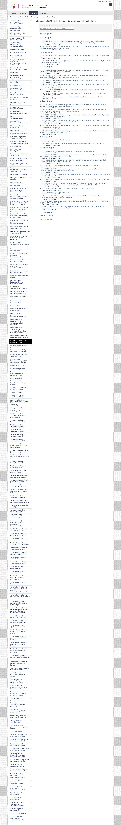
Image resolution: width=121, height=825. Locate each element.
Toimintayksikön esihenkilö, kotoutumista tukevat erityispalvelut (18, 577)
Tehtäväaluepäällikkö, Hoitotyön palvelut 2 (17, 467)
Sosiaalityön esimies (16, 392)
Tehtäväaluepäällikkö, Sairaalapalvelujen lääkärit (18, 485)
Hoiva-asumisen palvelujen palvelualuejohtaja (18, 103)
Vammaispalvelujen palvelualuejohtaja (16, 699)
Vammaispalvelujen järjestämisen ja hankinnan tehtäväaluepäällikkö (18, 687)
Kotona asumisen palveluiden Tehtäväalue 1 (19, 154)
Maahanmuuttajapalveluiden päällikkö (19, 276)
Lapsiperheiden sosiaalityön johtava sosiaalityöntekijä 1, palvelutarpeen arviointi (19, 202)
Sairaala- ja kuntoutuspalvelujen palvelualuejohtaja (16, 373)
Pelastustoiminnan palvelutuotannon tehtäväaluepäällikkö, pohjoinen (16, 322)
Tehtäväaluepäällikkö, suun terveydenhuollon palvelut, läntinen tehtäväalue (18, 491)
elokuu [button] (44, 38)
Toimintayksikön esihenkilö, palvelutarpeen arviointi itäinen (18, 631)
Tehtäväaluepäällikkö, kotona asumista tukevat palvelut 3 (19, 476)
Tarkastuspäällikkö (16, 411)
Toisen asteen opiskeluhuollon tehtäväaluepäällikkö (19, 669)
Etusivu (13, 13)
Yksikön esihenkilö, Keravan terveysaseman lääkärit (18, 735)
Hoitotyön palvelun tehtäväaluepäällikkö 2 (17, 93)
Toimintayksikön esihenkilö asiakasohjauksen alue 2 (18, 529)
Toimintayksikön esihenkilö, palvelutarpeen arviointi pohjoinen (18, 650)
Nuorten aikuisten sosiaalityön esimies (19, 297)
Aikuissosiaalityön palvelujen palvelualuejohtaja (19, 39)
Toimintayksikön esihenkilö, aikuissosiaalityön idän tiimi (18, 539)
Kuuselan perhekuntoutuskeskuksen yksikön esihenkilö (18, 169)
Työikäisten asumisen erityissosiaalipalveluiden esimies (18, 674)
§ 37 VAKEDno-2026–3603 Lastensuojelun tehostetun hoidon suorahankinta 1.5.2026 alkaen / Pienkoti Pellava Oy (74, 56)
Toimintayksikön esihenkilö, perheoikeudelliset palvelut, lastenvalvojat (18, 603)
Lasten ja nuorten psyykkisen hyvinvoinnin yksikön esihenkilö (19, 237)
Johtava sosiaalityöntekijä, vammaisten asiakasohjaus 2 (19, 142)
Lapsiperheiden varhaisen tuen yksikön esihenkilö (20, 232)
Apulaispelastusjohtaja (17, 49)
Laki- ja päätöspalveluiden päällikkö (18, 178)
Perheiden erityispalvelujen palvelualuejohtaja (18, 341)
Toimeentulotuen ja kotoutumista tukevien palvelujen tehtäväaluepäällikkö (17, 523)
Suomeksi (101, 1)
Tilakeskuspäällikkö (16, 518)
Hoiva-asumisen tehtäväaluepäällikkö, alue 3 (18, 122)
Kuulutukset (44, 13)
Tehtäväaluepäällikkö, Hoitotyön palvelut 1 (17, 462)
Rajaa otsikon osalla (45, 26)
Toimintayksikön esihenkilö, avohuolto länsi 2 (18, 572)
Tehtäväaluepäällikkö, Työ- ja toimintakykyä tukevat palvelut (19, 501)
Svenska (108, 1)
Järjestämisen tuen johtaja (18, 134)
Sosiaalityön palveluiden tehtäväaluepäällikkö (17, 396)
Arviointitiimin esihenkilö (18, 52)
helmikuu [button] (45, 212)
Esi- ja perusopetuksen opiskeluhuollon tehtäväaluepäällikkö (17, 77)
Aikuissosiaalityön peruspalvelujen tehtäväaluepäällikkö (16, 44)
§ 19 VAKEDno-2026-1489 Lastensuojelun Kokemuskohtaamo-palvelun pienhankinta (68, 151)
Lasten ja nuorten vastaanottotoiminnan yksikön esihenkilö (19, 244)
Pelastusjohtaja (15, 305)
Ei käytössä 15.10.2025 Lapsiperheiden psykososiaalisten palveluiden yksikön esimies (19, 62)
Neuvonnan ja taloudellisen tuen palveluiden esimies (18, 292)
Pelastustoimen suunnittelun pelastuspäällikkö (19, 309)
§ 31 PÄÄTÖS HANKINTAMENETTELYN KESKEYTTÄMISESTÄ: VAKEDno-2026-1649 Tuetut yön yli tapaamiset (74, 89)
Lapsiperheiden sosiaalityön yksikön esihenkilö (19, 227)
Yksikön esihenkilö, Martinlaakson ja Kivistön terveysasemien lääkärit (18, 755)
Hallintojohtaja (15, 82)
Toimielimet (23, 13)
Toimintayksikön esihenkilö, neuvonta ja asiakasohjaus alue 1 (20, 596)
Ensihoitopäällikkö (16, 73)
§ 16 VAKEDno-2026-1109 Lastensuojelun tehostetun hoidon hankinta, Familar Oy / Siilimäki (70, 165)
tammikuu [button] (45, 215)
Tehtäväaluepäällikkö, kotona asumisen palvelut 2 (19, 471)
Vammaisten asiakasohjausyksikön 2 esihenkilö (17, 711)
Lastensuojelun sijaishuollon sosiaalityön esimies (19, 272)
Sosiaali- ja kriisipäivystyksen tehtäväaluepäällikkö (19, 388)
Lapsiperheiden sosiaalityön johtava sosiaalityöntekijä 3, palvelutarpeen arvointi (19, 209)
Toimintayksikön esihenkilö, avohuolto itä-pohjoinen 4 (18, 562)
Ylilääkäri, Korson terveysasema (15, 798)
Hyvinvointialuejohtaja (17, 130)
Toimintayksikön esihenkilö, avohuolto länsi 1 (18, 567)
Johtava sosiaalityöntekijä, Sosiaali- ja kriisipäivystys (18, 137)
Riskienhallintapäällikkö (17, 369)
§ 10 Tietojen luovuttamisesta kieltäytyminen (55, 192)
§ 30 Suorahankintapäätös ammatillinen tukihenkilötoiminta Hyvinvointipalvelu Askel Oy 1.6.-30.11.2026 (74, 93)
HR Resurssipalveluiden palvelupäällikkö (17, 126)
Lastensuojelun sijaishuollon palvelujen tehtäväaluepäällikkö (19, 266)
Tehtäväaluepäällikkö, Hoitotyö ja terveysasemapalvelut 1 (19, 451)
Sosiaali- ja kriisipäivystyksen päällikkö (19, 383)
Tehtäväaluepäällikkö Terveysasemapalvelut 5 (17, 440)
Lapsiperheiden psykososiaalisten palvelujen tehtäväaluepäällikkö (19, 196)
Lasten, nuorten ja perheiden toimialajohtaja (19, 249)
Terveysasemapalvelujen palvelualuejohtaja (17, 511)
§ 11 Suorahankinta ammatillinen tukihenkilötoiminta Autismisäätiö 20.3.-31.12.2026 (68, 188)
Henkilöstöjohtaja (15, 85)
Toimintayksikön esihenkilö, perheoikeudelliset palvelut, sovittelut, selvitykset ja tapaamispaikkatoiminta (18, 610)
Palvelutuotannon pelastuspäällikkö (15, 301)
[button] (110, 4)
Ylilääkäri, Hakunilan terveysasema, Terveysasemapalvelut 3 (17, 781)
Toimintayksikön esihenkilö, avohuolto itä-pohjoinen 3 (18, 558)
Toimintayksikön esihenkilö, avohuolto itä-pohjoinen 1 (18, 548)
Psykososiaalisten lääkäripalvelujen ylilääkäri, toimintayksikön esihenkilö (18, 360)
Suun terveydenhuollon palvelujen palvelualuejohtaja (19, 401)
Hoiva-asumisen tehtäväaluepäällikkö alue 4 (18, 112)
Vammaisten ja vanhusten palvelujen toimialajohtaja (18, 716)
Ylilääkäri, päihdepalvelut (18, 813)
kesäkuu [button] (45, 67)
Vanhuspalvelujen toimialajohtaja (15, 721)
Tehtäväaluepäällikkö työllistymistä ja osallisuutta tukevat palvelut (19, 445)
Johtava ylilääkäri (15, 146)
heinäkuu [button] (45, 52)
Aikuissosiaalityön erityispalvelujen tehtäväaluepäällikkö (16, 22)
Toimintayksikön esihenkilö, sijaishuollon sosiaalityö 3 (18, 621)
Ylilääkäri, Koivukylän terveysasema (16, 794)
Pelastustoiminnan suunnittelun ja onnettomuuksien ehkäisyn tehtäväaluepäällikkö (18, 330)
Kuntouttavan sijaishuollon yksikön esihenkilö (18, 164)
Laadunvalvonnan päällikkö (18, 174)
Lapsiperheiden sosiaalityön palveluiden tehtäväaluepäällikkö (19, 222)
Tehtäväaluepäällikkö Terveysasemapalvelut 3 (17, 430)
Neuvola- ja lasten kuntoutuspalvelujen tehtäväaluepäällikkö (16, 282)
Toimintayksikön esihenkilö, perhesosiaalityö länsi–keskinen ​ (18, 663)
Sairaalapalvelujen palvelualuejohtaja (16, 379)
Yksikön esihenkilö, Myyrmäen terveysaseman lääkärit (19, 760)
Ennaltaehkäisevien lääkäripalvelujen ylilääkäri (18, 68)
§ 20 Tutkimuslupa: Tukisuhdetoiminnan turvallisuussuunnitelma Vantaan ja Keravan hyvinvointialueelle (74, 144)
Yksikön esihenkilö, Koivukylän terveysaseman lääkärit (19, 740)
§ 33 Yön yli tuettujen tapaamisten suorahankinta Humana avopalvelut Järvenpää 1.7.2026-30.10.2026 (73, 81)
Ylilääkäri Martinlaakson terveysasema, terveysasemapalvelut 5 (17, 775)
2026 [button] (44, 34)
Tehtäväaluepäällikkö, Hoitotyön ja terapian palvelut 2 (19, 456)
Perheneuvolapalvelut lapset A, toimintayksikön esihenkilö (20, 350)
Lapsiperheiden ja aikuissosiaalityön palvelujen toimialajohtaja (19, 183)
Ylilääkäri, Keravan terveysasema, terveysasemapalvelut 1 (17, 788)
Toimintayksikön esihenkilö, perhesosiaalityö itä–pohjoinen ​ (20, 656)
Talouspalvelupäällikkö (17, 408)
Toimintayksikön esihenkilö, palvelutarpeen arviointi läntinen (18, 644)
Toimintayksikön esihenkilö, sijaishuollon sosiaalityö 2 (18, 616)
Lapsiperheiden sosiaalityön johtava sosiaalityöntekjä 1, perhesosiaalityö (19, 215)
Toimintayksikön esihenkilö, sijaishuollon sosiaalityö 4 (18, 626)
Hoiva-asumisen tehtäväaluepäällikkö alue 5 (18, 117)
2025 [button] (44, 219)
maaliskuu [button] (46, 148)
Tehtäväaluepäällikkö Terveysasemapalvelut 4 (17, 435)
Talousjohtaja (14, 405)
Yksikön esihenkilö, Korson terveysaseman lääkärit (18, 744)
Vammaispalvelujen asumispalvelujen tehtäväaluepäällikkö (16, 680)
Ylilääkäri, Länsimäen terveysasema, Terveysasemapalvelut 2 (17, 804)
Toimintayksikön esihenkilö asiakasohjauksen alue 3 (18, 534)
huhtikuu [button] (45, 137)
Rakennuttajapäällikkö (17, 366)
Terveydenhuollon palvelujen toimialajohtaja (19, 506)
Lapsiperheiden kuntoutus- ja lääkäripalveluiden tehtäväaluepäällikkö (19, 190)
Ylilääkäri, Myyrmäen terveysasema (16, 809)
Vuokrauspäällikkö (16, 731)
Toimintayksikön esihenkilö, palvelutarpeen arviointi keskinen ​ (18, 637)
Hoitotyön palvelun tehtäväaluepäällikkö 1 (17, 89)
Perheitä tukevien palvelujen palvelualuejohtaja (19, 346)
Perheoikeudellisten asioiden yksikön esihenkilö (19, 355)
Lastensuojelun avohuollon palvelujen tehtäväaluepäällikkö (18, 255)
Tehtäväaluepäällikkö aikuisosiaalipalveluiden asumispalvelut (17, 415)
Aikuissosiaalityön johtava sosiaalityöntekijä (18, 34)
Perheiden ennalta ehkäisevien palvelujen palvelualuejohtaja (19, 336)
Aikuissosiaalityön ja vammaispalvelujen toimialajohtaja (16, 28)
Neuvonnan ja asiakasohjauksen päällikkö (18, 287)
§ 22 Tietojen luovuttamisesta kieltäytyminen (55, 140)
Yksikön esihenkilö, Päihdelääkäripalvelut (17, 765)
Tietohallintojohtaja (16, 515)
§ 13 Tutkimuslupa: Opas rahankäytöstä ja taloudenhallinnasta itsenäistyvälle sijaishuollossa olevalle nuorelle (75, 179)
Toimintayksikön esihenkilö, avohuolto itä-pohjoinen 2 (18, 553)
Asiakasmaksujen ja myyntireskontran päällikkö (18, 56)
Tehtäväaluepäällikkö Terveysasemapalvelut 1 (17, 421)
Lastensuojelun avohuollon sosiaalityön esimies (18, 260)
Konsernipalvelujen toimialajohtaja (16, 150)
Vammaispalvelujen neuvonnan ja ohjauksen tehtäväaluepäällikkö (18, 693)
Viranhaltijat (33, 13)
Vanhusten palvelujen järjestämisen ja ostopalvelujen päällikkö (20, 726)
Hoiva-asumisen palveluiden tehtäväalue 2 (19, 98)
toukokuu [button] (45, 101)
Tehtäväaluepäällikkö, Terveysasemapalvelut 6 (17, 496)
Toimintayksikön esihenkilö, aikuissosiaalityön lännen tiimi (19, 544)
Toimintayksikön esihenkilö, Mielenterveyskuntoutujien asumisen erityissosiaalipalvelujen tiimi (19, 589)
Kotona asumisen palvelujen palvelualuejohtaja (19, 159)
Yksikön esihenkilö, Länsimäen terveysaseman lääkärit (19, 749)
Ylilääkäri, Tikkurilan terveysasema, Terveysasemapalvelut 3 (17, 818)
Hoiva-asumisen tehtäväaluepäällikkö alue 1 (18, 108)
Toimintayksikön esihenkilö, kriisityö (18, 583)
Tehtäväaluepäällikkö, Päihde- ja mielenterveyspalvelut (19, 481)
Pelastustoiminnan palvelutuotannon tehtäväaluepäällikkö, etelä (18, 315)
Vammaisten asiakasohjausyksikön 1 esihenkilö (17, 704)
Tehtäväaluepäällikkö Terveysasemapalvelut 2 (17, 426)
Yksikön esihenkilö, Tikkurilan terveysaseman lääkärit (19, 770)
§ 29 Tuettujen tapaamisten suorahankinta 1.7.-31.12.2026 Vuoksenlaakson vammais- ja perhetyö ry (72, 97)
